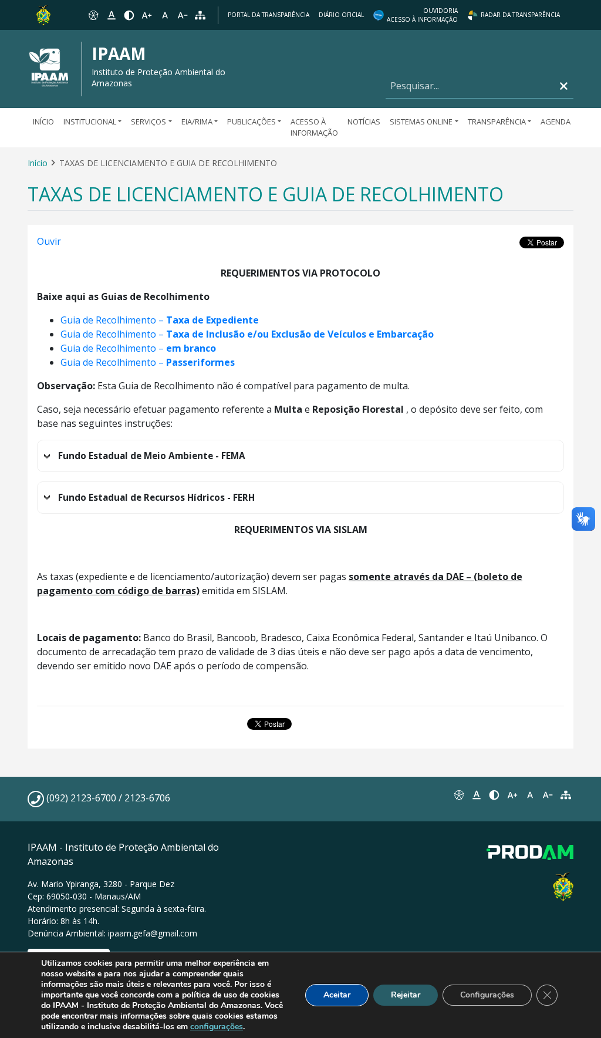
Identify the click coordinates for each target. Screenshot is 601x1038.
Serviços (148, 121)
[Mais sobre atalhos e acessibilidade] (458, 795)
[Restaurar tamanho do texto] (165, 15)
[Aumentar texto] (146, 15)
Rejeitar (405, 994)
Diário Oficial (341, 15)
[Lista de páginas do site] (565, 795)
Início (43, 121)
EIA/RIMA (196, 121)
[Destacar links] (111, 15)
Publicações (251, 121)
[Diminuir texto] (182, 15)
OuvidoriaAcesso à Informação (422, 14)
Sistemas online (421, 121)
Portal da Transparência (268, 15)
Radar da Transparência (520, 15)
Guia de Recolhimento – (159, 320)
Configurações (487, 994)
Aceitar (336, 994)
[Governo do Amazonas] (43, 14)
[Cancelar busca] (563, 86)
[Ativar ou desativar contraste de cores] (129, 15)
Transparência (497, 121)
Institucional (89, 121)
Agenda (555, 121)
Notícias (363, 121)
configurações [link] (216, 1026)
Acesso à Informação (314, 127)
